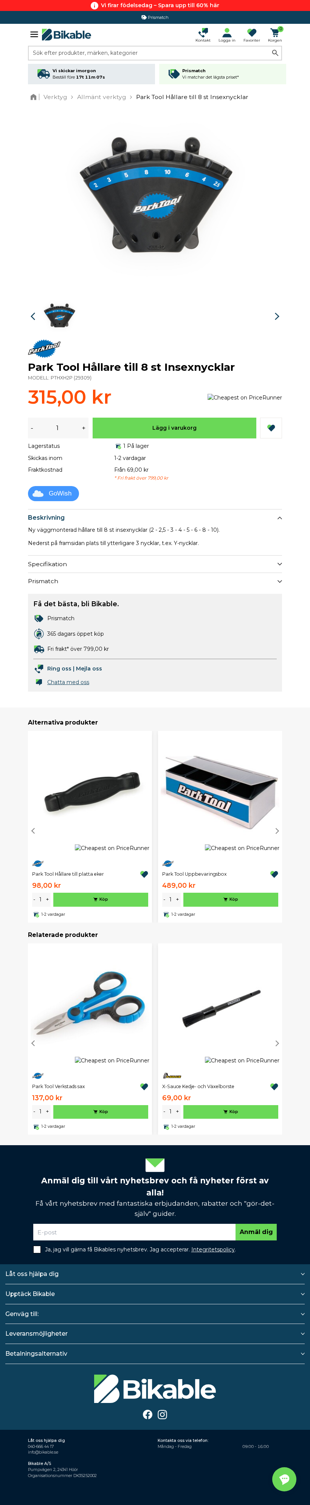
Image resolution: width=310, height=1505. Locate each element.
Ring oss (59, 668)
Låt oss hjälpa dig (32, 1273)
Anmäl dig (256, 1232)
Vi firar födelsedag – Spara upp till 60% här (160, 5)
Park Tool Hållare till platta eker (68, 874)
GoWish (60, 493)
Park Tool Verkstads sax (58, 1086)
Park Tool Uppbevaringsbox (194, 874)
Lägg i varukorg (174, 427)
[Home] (35, 97)
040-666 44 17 (41, 1446)
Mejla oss (89, 668)
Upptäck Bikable (30, 1294)
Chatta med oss (68, 682)
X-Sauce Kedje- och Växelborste (198, 1086)
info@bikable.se (43, 1452)
